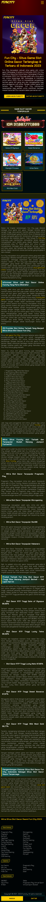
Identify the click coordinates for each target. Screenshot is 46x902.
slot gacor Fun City (13, 335)
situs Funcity (11, 461)
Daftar (34, 899)
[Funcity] (10, 2)
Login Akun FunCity (14, 96)
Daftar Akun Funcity (35, 96)
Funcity (37, 425)
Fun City (42, 238)
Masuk (12, 899)
